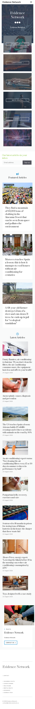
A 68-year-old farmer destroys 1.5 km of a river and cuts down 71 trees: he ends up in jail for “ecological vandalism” (17, 315)
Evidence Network (12, 2)
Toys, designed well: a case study (17, 594)
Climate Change (9, 184)
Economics (7, 690)
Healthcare (7, 686)
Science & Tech (8, 692)
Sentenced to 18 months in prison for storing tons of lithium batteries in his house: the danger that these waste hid (17, 527)
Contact (6, 675)
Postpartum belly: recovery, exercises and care (15, 496)
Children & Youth (9, 681)
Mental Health (8, 688)
